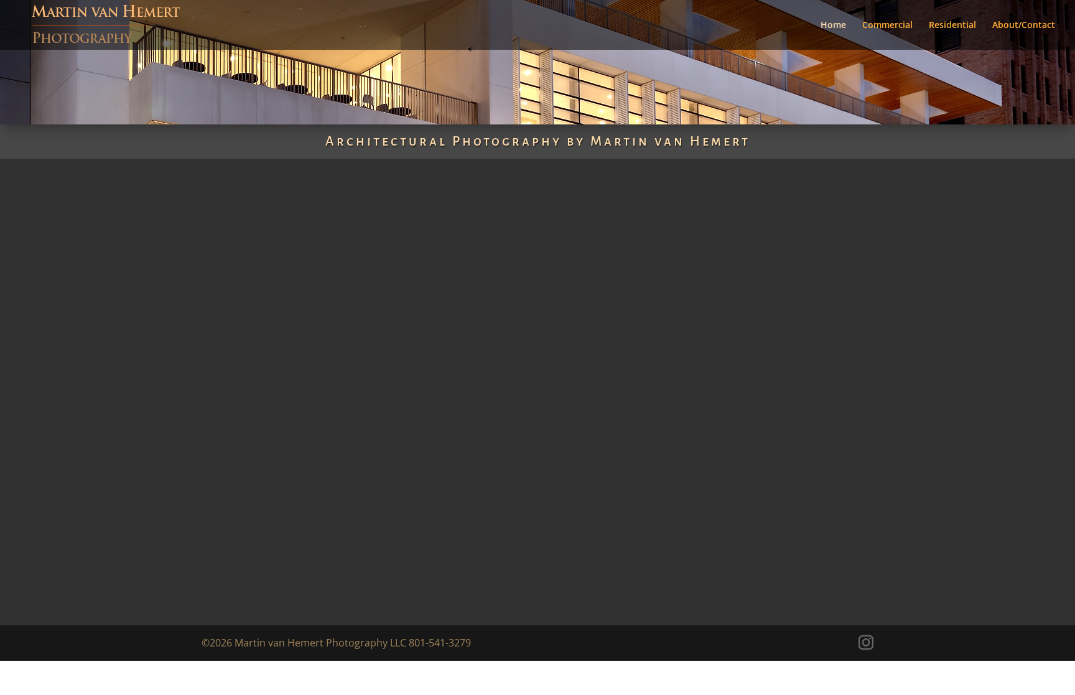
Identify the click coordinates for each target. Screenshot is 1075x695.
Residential (952, 25)
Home (833, 25)
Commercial (887, 25)
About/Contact (1023, 25)
